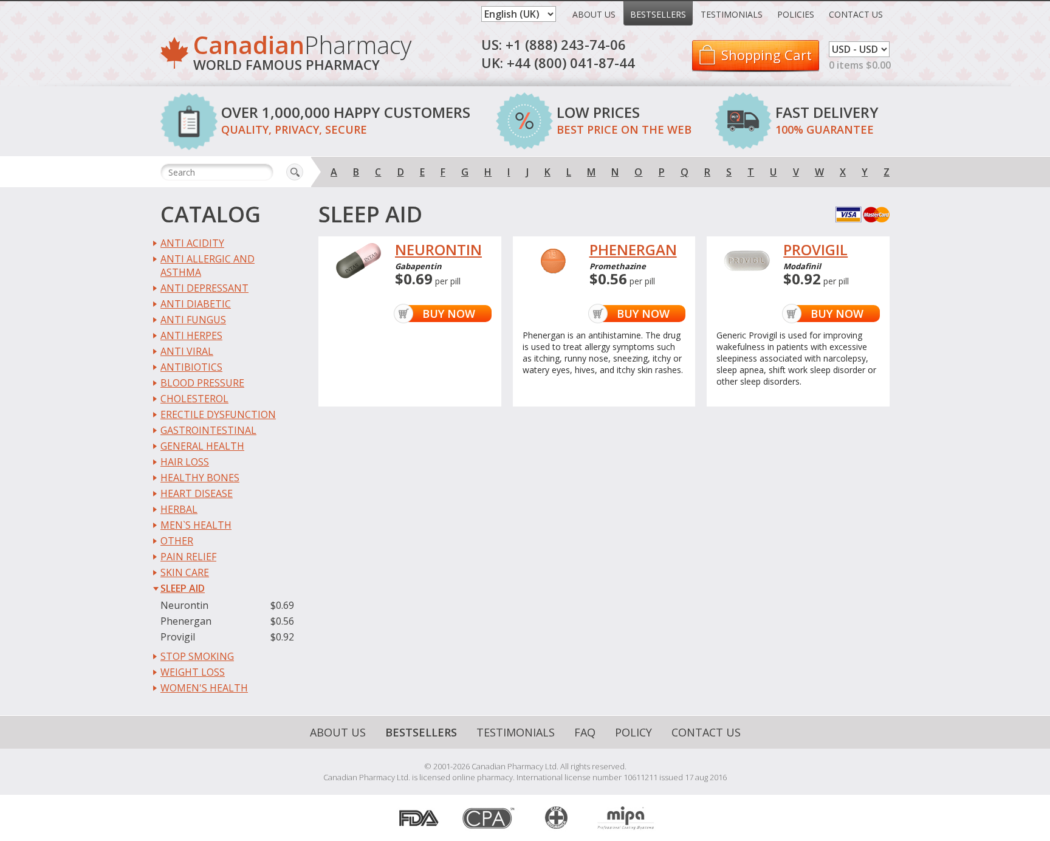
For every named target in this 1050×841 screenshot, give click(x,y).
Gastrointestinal (208, 430)
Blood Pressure (202, 383)
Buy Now (448, 313)
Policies (795, 14)
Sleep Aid (182, 588)
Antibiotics (191, 367)
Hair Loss (184, 462)
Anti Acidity (192, 243)
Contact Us (856, 14)
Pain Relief (188, 556)
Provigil (177, 637)
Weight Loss (192, 672)
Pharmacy (302, 54)
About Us (594, 14)
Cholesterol (194, 398)
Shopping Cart (766, 55)
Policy (633, 732)
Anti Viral (186, 351)
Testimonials (732, 14)
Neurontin (184, 605)
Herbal (178, 509)
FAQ (584, 732)
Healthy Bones (199, 477)
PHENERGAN (633, 250)
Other (176, 541)
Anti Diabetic (195, 304)
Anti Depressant (204, 288)
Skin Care (184, 572)
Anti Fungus (193, 319)
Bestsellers (658, 14)
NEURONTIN (438, 250)
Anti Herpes (191, 335)
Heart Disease (196, 493)
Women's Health (204, 688)
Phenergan (185, 621)
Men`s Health (196, 525)
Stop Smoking (197, 656)
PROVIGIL (815, 250)
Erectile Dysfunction (218, 414)
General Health (202, 446)
